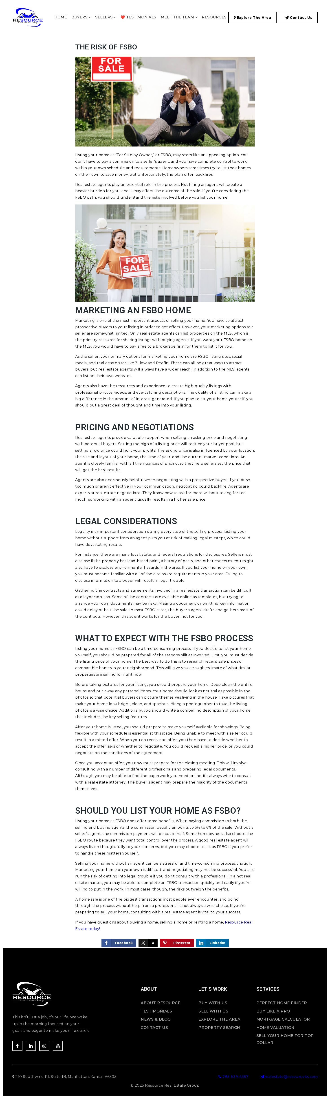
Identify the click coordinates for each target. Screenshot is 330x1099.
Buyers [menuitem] (79, 17)
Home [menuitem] (60, 17)
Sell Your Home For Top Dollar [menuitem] (285, 1039)
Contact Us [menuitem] (154, 1027)
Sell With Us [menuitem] (213, 1011)
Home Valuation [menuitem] (275, 1027)
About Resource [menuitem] (160, 1003)
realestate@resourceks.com (291, 1077)
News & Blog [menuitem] (156, 1019)
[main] (165, 495)
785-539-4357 (235, 1077)
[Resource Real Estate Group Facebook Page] (17, 1046)
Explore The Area (253, 17)
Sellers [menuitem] (104, 17)
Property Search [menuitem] (219, 1027)
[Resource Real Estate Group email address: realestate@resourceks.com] (262, 1077)
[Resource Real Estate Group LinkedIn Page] (31, 1046)
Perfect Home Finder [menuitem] (281, 1003)
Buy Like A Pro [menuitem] (273, 1011)
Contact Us (300, 17)
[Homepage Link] (27, 17)
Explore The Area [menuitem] (219, 1019)
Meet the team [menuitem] (178, 17)
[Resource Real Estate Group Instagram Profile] (44, 1046)
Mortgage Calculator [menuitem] (283, 1019)
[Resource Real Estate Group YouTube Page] (58, 1046)
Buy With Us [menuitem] (212, 1003)
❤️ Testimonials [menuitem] (138, 17)
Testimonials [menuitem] (156, 1011)
